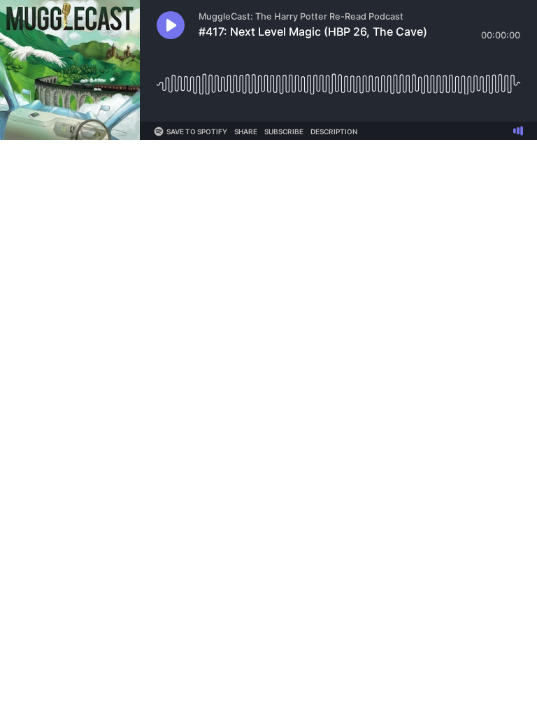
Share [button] (245, 131)
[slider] (338, 78)
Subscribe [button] (283, 131)
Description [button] (333, 131)
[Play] (171, 25)
